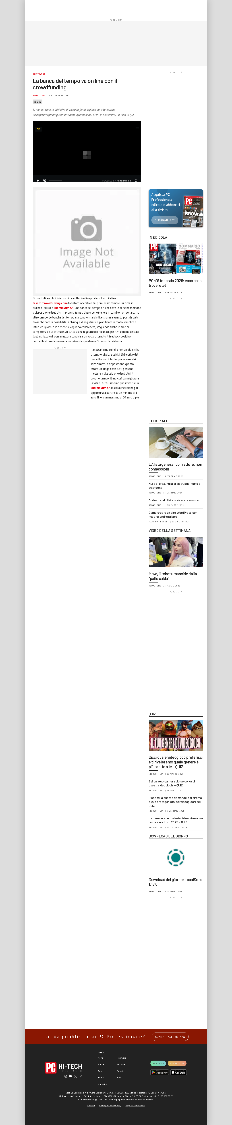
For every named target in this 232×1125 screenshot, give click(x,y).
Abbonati (158, 1063)
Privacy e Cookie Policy (110, 1105)
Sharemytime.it (64, 308)
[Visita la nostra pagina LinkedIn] (70, 1076)
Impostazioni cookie (135, 1105)
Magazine (102, 1084)
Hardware (121, 1057)
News (100, 1057)
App (100, 1071)
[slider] (55, 180)
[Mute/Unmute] (45, 181)
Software (39, 74)
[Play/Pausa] (38, 181)
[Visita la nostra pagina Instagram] (66, 1076)
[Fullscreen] (136, 181)
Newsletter (177, 1063)
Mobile (101, 1064)
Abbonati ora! (165, 219)
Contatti (91, 1105)
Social (38, 102)
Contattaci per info (170, 1037)
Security (121, 1071)
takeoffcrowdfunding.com (50, 303)
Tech (119, 1077)
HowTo (101, 1077)
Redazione (39, 95)
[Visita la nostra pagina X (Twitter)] (75, 1076)
